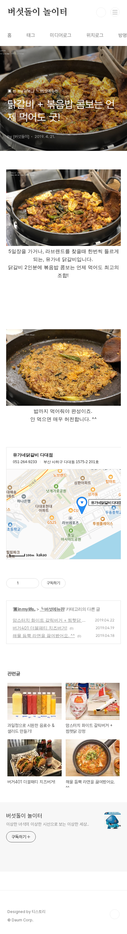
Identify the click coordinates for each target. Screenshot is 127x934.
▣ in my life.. (24, 609)
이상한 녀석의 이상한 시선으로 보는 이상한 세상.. (47, 824)
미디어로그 (61, 35)
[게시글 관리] (32, 583)
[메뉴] (115, 12)
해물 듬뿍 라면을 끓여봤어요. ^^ (44, 635)
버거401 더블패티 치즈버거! (40, 627)
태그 (31, 35)
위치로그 (95, 35)
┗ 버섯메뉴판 (52, 609)
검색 (101, 12)
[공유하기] (24, 583)
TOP (115, 914)
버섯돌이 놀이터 (37, 12)
